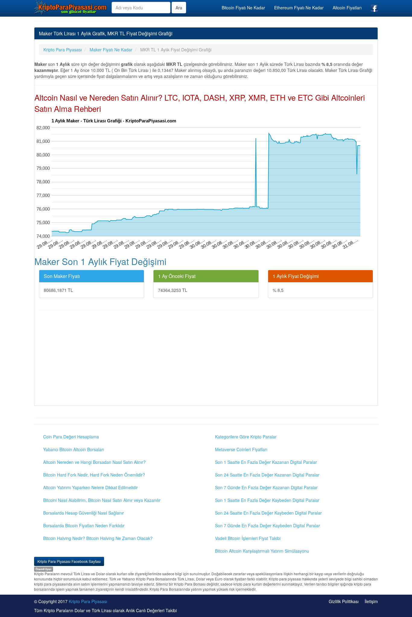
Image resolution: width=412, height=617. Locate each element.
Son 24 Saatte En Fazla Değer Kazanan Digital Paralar (267, 475)
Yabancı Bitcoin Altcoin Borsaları (73, 449)
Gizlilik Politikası (344, 601)
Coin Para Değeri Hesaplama (71, 437)
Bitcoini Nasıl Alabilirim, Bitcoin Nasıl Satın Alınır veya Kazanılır (101, 500)
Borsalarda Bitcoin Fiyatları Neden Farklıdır (84, 525)
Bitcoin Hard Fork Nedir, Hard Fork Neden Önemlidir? (94, 475)
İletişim (371, 601)
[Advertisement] (206, 358)
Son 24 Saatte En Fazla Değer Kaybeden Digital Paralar (268, 513)
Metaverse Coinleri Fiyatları (241, 449)
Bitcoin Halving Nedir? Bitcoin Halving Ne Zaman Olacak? (98, 538)
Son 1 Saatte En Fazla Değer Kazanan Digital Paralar (266, 462)
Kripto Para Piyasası (88, 601)
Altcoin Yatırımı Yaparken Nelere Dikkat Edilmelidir (90, 487)
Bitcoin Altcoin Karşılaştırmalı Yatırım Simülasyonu (262, 551)
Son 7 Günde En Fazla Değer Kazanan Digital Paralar (266, 487)
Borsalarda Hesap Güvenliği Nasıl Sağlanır (83, 513)
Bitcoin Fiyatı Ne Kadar (243, 8)
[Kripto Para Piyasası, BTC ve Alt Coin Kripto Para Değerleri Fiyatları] (70, 7)
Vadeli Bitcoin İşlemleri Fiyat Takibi (247, 538)
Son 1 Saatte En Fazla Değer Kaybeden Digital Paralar (267, 500)
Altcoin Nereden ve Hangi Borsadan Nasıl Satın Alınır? (94, 462)
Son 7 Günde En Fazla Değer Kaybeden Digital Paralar (267, 525)
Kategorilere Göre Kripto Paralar (246, 437)
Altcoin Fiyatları (347, 8)
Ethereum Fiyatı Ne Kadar (299, 8)
